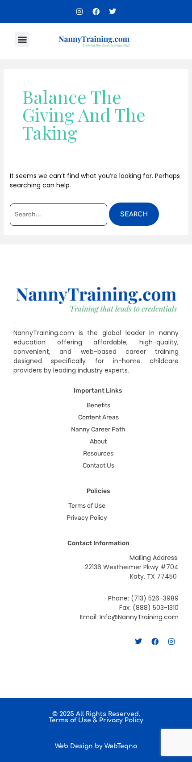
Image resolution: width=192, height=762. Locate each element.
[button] (22, 39)
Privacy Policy (121, 720)
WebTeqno (120, 746)
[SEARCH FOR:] (59, 214)
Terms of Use (70, 720)
